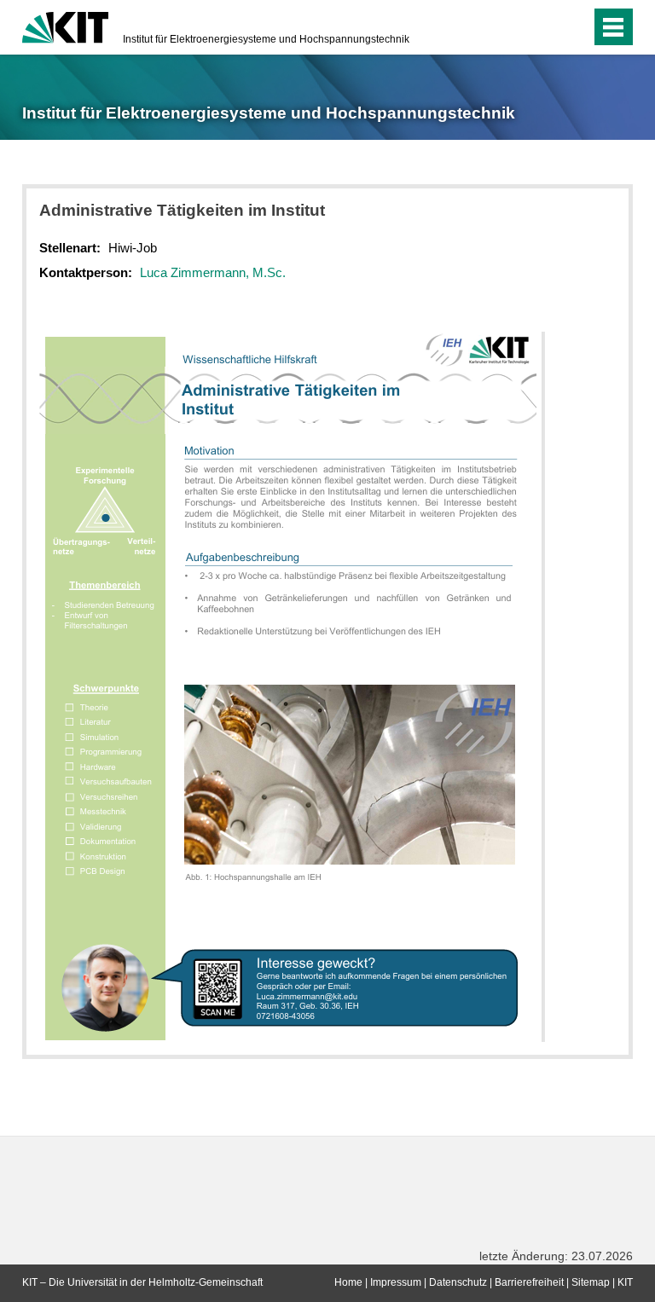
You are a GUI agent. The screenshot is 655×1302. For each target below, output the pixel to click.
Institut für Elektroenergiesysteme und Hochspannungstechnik (266, 39)
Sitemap (590, 1282)
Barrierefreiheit (529, 1282)
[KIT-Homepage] (65, 25)
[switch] (573, 27)
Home (348, 1282)
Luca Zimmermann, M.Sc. (213, 272)
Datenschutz (458, 1282)
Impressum (395, 1282)
